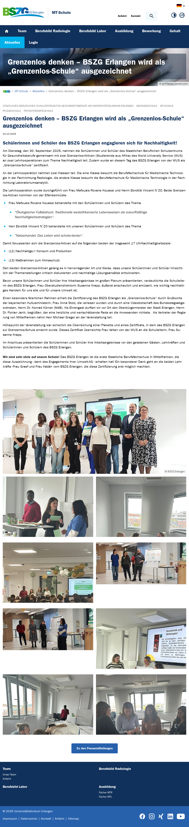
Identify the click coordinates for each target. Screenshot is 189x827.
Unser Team (9, 774)
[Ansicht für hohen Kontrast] (173, 16)
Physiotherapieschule (38, 110)
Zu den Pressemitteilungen (94, 748)
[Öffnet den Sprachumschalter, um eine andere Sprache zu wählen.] (179, 6)
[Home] (6, 31)
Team (7, 769)
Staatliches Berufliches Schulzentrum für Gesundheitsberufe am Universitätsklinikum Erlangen (68, 105)
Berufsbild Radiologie (115, 769)
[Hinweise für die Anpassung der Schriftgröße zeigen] (182, 16)
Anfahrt (7, 778)
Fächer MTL (105, 796)
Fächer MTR (105, 792)
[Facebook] (142, 816)
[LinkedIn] (170, 816)
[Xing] (161, 816)
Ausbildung (107, 787)
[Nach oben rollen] (183, 821)
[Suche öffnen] (151, 16)
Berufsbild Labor (15, 787)
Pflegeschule (12, 110)
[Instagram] (151, 816)
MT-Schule (166, 105)
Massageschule (146, 105)
